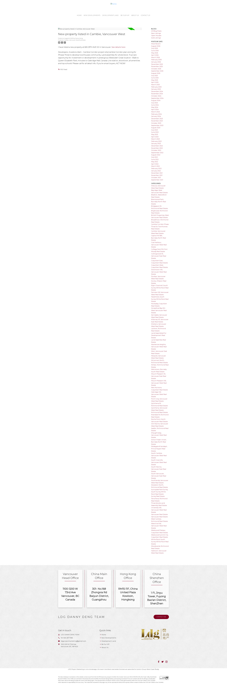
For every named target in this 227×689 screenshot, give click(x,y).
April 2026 (154, 55)
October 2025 (156, 69)
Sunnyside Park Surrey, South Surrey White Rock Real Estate (159, 492)
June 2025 (155, 78)
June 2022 (155, 159)
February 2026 (156, 59)
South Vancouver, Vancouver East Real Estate (158, 476)
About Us (104, 647)
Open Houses (156, 35)
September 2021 (157, 180)
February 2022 (156, 168)
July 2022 (154, 157)
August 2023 (155, 128)
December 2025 (157, 64)
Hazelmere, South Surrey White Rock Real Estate (160, 299)
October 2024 (156, 96)
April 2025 (154, 82)
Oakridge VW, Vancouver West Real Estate (159, 394)
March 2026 (155, 57)
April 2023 (154, 137)
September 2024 (157, 98)
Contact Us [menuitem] (145, 15)
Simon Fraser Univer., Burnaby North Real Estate (159, 442)
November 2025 (157, 66)
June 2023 (155, 132)
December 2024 (157, 91)
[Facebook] (159, 662)
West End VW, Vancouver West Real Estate (159, 526)
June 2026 (155, 50)
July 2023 (154, 130)
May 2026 (154, 53)
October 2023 (156, 123)
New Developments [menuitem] (92, 15)
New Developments (108, 638)
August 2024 (155, 100)
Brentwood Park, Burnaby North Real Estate (158, 202)
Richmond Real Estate (159, 412)
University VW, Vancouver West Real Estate (159, 510)
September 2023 (157, 125)
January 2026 (156, 62)
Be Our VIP (105, 644)
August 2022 (155, 155)
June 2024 (155, 105)
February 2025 (156, 87)
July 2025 (154, 75)
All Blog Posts (156, 31)
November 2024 (157, 94)
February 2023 (156, 141)
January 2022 (156, 171)
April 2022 (154, 164)
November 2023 (157, 121)
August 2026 (155, 46)
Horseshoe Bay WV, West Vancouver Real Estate (159, 310)
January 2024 (156, 116)
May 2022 (154, 162)
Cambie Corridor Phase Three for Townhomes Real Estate (160, 226)
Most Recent (156, 44)
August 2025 (155, 73)
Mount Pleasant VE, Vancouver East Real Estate (158, 376)
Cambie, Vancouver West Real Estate (75, 40)
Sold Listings (156, 38)
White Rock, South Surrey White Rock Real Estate (160, 542)
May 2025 (154, 80)
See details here (118, 47)
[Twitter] (163, 662)
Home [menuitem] (79, 15)
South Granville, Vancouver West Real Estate (159, 462)
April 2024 (155, 109)
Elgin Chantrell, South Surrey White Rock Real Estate (160, 288)
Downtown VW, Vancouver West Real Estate (159, 272)
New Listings (156, 33)
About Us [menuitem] (135, 15)
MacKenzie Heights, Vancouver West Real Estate (159, 347)
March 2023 (155, 139)
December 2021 (157, 173)
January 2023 (156, 143)
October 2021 (156, 177)
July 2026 (154, 48)
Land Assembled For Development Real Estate (158, 335)
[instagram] (167, 662)
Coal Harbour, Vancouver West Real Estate (159, 245)
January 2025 (156, 89)
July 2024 (154, 103)
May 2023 (154, 134)
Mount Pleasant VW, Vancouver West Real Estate (159, 383)
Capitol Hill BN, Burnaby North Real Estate (158, 238)
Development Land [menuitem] (110, 15)
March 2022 (155, 166)
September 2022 (157, 152)
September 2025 (157, 71)
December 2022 (157, 146)
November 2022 (157, 148)
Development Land (108, 641)
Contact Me (161, 617)
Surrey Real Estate (158, 496)
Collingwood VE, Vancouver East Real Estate (158, 256)
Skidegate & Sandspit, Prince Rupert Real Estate (159, 449)
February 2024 (156, 114)
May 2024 (154, 107)
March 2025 (155, 84)
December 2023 (157, 118)
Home (103, 635)
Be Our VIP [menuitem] (125, 15)
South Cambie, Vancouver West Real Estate (159, 455)
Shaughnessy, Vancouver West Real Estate (159, 435)
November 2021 (156, 175)
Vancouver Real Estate (159, 514)
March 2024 (155, 112)
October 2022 (156, 150)
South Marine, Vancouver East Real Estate (158, 469)
